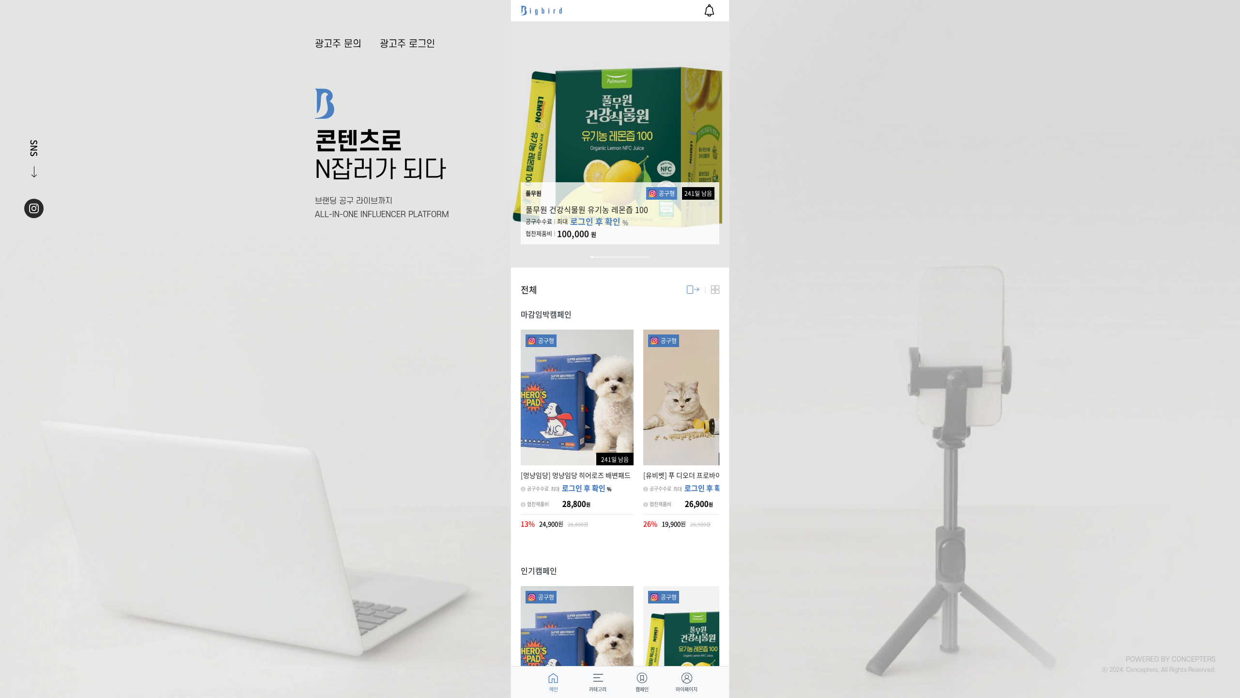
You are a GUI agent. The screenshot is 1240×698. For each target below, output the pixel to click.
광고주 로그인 (407, 44)
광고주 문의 (338, 44)
